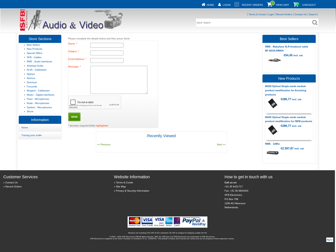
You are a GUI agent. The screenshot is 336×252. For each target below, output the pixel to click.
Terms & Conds (257, 14)
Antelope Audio (35, 65)
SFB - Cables (34, 57)
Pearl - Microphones (38, 99)
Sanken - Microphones (39, 107)
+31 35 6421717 (234, 186)
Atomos (31, 78)
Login (226, 5)
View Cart (282, 5)
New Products (34, 48)
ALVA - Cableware (37, 69)
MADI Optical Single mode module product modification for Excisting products (285, 90)
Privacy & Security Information (132, 190)
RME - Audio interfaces (39, 61)
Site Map (121, 186)
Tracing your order (31, 135)
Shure (30, 111)
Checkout (309, 5)
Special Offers (34, 53)
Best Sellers (33, 44)
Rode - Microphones (38, 103)
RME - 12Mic (272, 143)
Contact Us (301, 14)
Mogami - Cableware (38, 90)
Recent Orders (252, 5)
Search (313, 14)
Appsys (31, 74)
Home (210, 5)
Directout (32, 82)
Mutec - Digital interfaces (40, 94)
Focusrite (32, 86)
